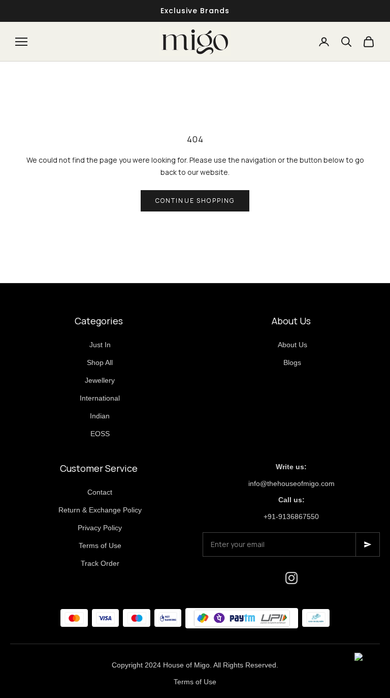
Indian (100, 416)
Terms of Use (100, 545)
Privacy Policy (100, 528)
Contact (99, 492)
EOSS (100, 434)
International (100, 398)
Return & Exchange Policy (100, 510)
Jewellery (100, 380)
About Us (292, 345)
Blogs (292, 362)
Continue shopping (195, 200)
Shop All (100, 362)
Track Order (100, 563)
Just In (100, 345)
